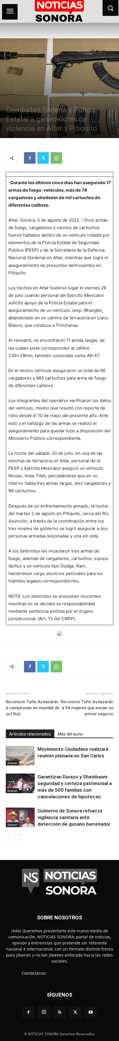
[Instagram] (44, 1012)
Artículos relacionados (30, 734)
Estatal (12, 763)
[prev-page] (9, 838)
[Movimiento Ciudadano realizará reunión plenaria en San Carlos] (20, 756)
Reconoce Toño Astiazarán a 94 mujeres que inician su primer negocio (87, 707)
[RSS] (59, 1012)
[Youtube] (90, 1012)
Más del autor (70, 734)
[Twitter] (43, 158)
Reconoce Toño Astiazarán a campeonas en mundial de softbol (32, 707)
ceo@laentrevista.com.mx (72, 973)
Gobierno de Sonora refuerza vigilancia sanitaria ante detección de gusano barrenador (74, 817)
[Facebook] (30, 158)
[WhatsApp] (56, 158)
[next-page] (18, 838)
